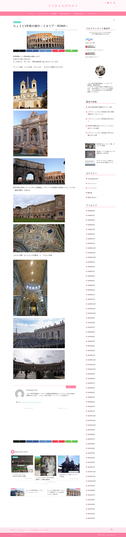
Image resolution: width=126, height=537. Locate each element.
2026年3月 (91, 234)
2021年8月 (91, 490)
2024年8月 (91, 322)
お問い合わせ (78, 14)
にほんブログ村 (90, 43)
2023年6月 (91, 388)
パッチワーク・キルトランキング (94, 50)
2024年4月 (91, 341)
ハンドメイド (42, 14)
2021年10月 (92, 481)
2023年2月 (91, 406)
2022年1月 (91, 467)
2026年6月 (91, 220)
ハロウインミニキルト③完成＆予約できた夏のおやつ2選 (101, 134)
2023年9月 (91, 374)
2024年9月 (91, 318)
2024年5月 (91, 336)
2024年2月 (91, 350)
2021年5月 (91, 504)
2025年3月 (91, 290)
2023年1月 (91, 411)
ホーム (31, 14)
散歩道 (54, 14)
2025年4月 (91, 285)
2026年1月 (91, 243)
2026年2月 (91, 239)
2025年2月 (91, 294)
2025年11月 (91, 253)
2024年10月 (92, 313)
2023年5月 (91, 392)
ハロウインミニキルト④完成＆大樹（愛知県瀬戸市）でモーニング (101, 113)
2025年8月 (91, 266)
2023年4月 (91, 397)
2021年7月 (91, 495)
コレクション (92, 14)
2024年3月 (91, 346)
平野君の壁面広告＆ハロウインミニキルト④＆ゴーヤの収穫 (101, 127)
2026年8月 (91, 211)
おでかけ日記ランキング (91, 57)
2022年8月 (91, 434)
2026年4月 (91, 229)
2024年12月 (92, 304)
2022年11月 (91, 420)
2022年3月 (91, 458)
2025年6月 (91, 276)
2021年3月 (91, 513)
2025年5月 (91, 280)
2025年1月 (91, 299)
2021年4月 (91, 509)
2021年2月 (91, 518)
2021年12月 (92, 471)
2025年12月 (92, 248)
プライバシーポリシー (17, 534)
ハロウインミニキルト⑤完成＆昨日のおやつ (101, 120)
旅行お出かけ (65, 14)
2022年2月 (91, 462)
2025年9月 (91, 262)
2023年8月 (91, 378)
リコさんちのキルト (63, 5)
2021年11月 (91, 476)
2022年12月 (92, 416)
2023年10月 (92, 369)
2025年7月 (91, 271)
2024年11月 (91, 308)
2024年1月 (91, 355)
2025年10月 (92, 257)
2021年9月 (91, 485)
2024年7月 (91, 327)
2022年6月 (91, 444)
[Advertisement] (28, 423)
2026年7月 (91, 215)
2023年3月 (91, 402)
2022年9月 (91, 430)
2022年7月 (91, 439)
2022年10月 (92, 425)
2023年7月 (91, 383)
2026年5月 (91, 225)
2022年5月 (91, 448)
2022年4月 (91, 453)
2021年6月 (91, 499)
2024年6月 (91, 332)
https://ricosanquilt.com (31, 402)
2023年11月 (91, 364)
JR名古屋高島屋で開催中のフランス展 (100, 107)
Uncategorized (93, 178)
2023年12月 (92, 360)
